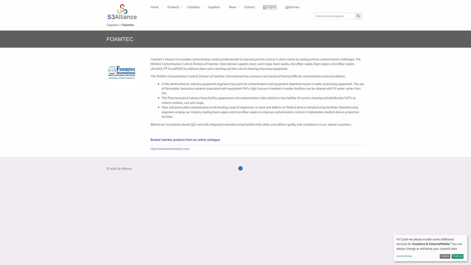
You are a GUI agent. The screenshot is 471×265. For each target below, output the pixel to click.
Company (193, 7)
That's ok (457, 256)
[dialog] (430, 248)
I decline (445, 256)
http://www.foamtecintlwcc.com (169, 148)
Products (173, 7)
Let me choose (404, 256)
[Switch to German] (297, 7)
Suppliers (214, 7)
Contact (249, 7)
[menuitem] (158, 7)
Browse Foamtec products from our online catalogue (185, 140)
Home (154, 7)
